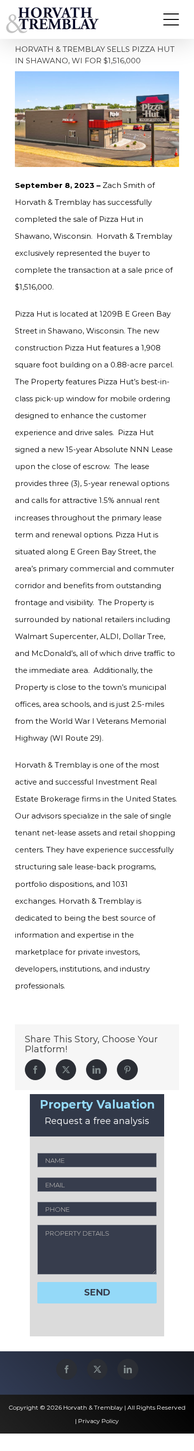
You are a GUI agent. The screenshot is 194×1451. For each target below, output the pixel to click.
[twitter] (97, 1369)
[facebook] (66, 1369)
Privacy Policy (98, 1421)
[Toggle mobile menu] (171, 19)
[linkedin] (127, 1369)
